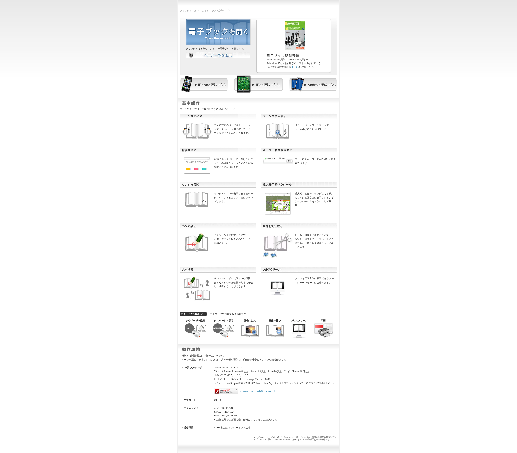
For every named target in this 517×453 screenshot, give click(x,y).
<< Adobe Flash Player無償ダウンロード (257, 391)
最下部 (295, 67)
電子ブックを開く (218, 32)
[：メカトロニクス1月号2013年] (295, 22)
